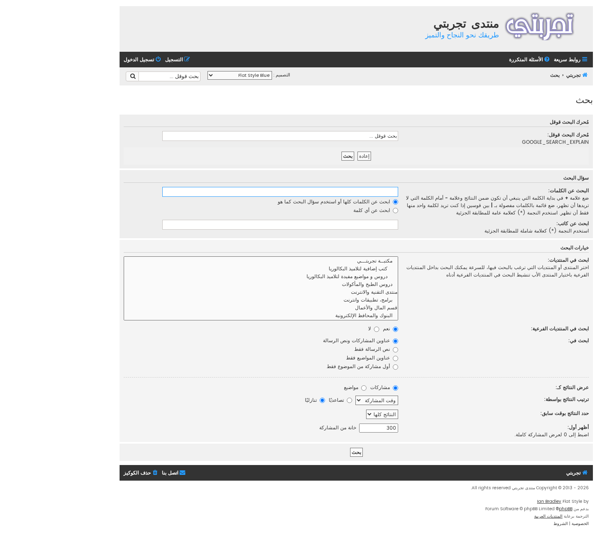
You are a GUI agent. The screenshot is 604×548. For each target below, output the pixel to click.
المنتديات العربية (548, 516)
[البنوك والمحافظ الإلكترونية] (260, 316)
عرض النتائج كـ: (572, 387)
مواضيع (352, 387)
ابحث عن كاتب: (572, 223)
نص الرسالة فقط (373, 348)
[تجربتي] (545, 25)
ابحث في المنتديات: (568, 259)
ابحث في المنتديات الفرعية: (560, 328)
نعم (387, 328)
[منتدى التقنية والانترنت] (260, 292)
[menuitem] (530, 59)
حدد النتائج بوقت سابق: (564, 413)
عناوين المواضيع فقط (369, 357)
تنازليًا (311, 399)
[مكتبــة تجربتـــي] (260, 261)
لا (370, 328)
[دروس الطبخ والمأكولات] (260, 284)
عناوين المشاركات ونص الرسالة (357, 340)
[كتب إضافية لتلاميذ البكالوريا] (260, 269)
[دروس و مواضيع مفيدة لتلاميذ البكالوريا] (260, 277)
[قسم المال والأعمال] (260, 308)
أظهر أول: (578, 427)
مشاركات (381, 387)
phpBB (565, 509)
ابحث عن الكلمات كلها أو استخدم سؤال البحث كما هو (335, 201)
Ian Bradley (549, 501)
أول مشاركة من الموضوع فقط (359, 366)
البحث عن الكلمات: (568, 190)
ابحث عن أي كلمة (372, 210)
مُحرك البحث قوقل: (568, 134)
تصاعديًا (337, 399)
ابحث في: (578, 340)
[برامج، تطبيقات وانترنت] (260, 300)
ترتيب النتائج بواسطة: (566, 399)
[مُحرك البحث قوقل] (132, 76)
